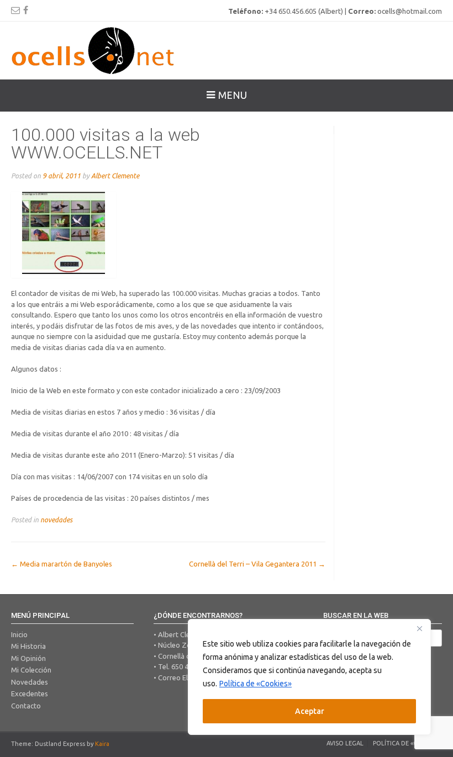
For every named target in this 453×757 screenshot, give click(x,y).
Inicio (19, 634)
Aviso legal (345, 743)
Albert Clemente (115, 175)
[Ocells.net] (94, 50)
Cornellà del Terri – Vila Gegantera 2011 (257, 564)
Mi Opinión (28, 658)
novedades (56, 519)
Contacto (26, 706)
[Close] (419, 628)
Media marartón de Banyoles (61, 564)
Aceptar (309, 711)
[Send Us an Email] (15, 10)
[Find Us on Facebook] (25, 10)
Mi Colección (31, 670)
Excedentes (29, 693)
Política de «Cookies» (255, 683)
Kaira (102, 743)
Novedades (29, 682)
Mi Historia (28, 646)
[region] (309, 677)
